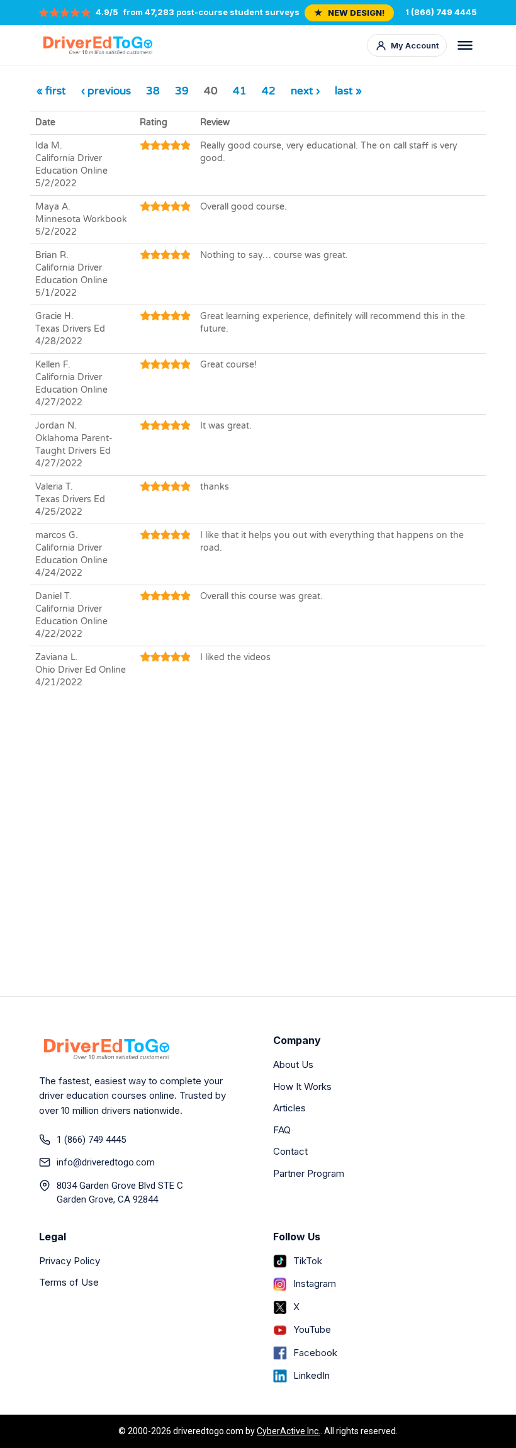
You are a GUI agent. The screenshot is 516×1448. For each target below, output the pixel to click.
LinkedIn (311, 1375)
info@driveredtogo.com (106, 1162)
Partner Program (308, 1173)
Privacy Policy (69, 1261)
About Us (293, 1064)
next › (305, 91)
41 (240, 91)
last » (348, 91)
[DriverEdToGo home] (98, 45)
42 (269, 91)
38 (153, 91)
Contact (290, 1151)
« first (51, 91)
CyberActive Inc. (288, 1431)
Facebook (315, 1353)
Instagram (314, 1283)
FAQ (282, 1130)
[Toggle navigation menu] (465, 45)
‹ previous (106, 91)
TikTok (307, 1261)
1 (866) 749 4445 (441, 12)
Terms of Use (69, 1282)
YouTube (312, 1329)
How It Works (302, 1086)
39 (182, 91)
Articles (289, 1108)
